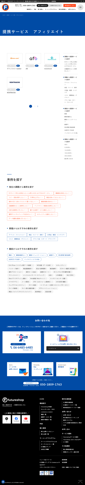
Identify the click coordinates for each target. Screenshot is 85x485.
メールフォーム (52, 348)
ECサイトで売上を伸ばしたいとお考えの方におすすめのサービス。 (70, 64)
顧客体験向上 (68, 116)
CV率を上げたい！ (36, 197)
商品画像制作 (27, 268)
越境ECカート (44, 272)
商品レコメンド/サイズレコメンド (19, 291)
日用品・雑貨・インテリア (70, 91)
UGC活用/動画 (60, 281)
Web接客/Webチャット (37, 278)
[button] (83, 1)
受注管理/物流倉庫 (69, 127)
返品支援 (48, 291)
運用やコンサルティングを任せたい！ (20, 214)
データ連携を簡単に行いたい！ (18, 218)
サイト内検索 (13, 288)
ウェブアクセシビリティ (16, 285)
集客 (65, 113)
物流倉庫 (53, 268)
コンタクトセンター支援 (57, 278)
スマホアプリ (13, 281)
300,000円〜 (68, 155)
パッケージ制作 (14, 268)
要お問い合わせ (68, 158)
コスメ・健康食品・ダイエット (70, 96)
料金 (35, 9)
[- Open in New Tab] (42, 473)
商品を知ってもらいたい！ (54, 197)
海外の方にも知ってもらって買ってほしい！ (23, 201)
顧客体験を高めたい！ (48, 201)
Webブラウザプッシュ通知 (17, 278)
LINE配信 (59, 275)
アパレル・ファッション (70, 83)
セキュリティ (60, 265)
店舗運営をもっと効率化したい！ (70, 70)
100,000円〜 (68, 153)
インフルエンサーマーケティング (33, 275)
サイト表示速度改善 (28, 288)
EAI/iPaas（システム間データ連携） (20, 265)
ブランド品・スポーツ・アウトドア (70, 101)
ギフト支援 (32, 285)
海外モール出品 (31, 272)
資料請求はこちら (70, 5)
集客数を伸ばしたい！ (63, 193)
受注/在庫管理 (40, 268)
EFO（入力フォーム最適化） (42, 281)
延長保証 (38, 291)
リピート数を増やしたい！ (17, 197)
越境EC (66, 124)
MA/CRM (70, 275)
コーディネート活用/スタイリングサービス (54, 285)
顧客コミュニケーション (70, 120)
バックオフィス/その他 (70, 133)
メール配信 (25, 281)
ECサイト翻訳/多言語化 (67, 268)
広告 (50, 275)
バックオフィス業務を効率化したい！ (46, 205)
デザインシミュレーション (47, 288)
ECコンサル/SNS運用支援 (62, 272)
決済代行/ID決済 (69, 130)
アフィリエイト (14, 275)
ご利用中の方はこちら (55, 5)
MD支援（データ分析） (44, 265)
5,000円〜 (67, 147)
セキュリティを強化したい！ (46, 214)
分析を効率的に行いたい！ (17, 210)
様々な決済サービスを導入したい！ (41, 210)
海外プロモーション (15, 272)
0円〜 (66, 144)
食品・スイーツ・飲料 (70, 87)
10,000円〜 (67, 150)
